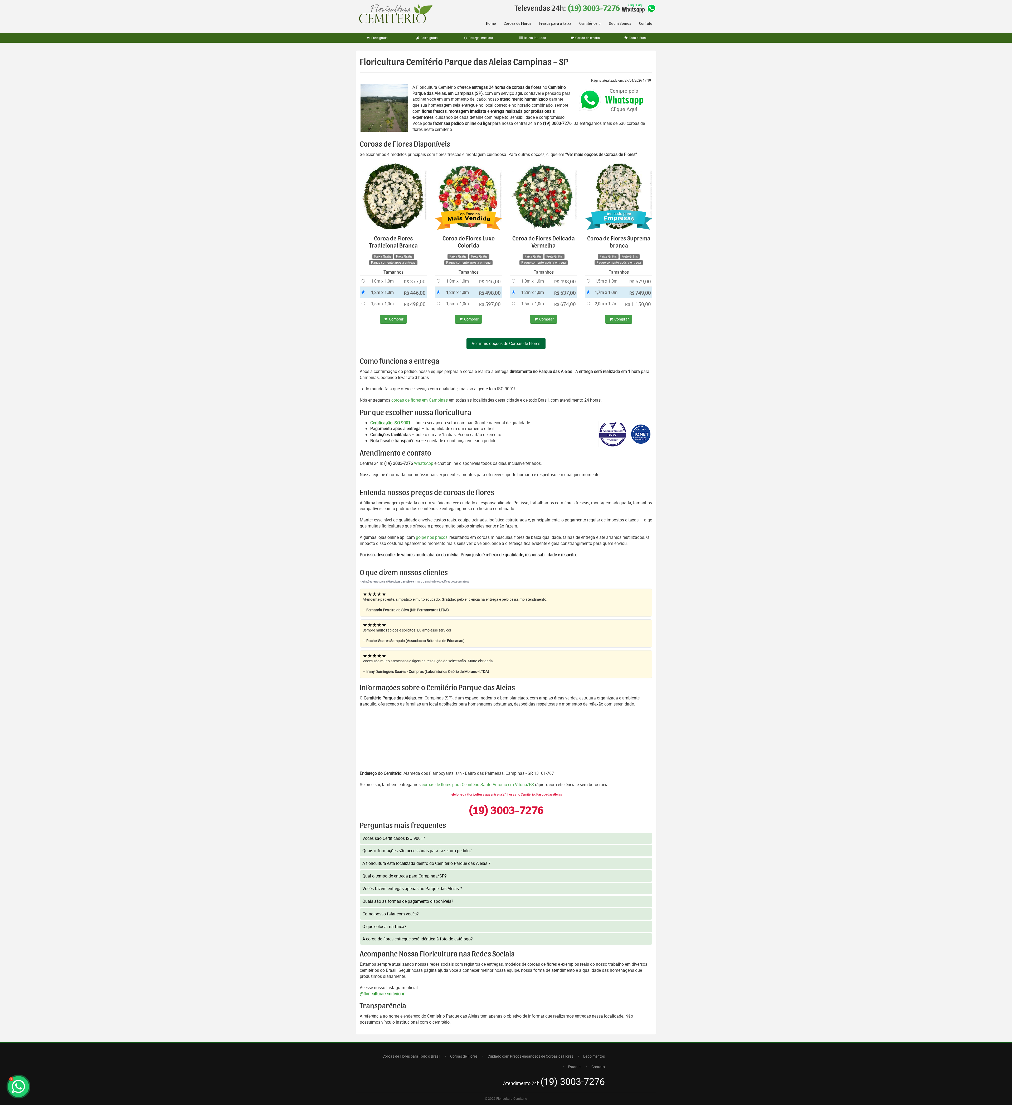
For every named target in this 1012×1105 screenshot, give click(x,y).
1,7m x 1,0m (606, 292)
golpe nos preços (431, 537)
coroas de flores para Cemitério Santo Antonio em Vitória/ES (478, 784)
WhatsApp (423, 463)
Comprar (395, 319)
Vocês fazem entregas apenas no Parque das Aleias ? (412, 888)
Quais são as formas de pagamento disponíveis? (407, 901)
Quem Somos (620, 23)
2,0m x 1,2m (606, 304)
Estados (574, 1066)
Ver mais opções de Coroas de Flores (506, 343)
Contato (645, 23)
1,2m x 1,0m (382, 292)
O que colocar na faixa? (384, 926)
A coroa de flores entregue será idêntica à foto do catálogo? (417, 939)
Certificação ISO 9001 (390, 423)
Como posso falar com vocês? (390, 914)
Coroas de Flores (517, 23)
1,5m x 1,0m (382, 304)
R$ (415, 281)
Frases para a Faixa (555, 23)
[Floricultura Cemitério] (395, 14)
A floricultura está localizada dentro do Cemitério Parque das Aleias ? (426, 863)
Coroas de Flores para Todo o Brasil (411, 1056)
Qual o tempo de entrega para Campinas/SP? (404, 876)
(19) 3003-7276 (593, 8)
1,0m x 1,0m (382, 281)
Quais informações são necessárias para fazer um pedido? (417, 851)
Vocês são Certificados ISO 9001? (393, 838)
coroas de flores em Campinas (419, 400)
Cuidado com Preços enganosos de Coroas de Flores (530, 1056)
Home (491, 23)
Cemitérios (588, 23)
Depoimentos (594, 1056)
